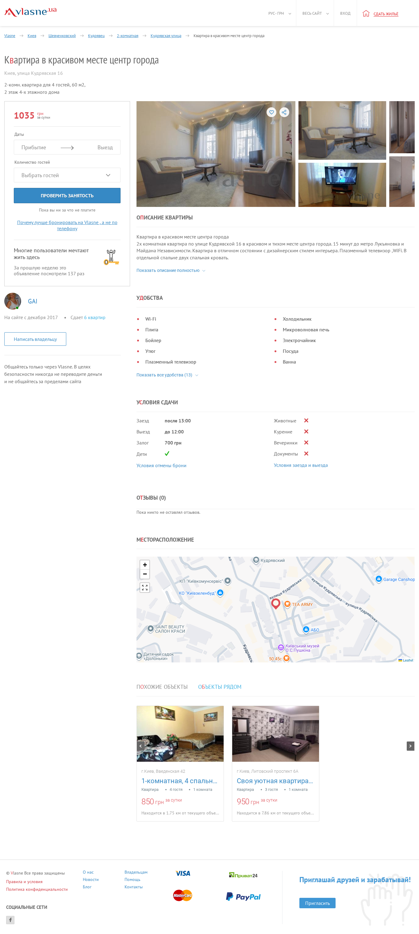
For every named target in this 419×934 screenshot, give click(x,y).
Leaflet (407, 660)
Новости (91, 880)
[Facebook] (10, 920)
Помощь (132, 880)
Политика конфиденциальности (37, 889)
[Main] (30, 12)
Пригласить (317, 903)
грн (159, 802)
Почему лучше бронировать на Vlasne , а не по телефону (67, 225)
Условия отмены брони (161, 465)
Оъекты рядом (219, 687)
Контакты (134, 888)
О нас (88, 873)
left (140, 746)
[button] (276, 604)
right (410, 746)
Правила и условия (24, 881)
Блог (87, 888)
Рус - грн (276, 13)
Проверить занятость (67, 196)
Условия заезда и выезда (301, 465)
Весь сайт (312, 13)
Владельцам (136, 873)
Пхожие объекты (162, 687)
